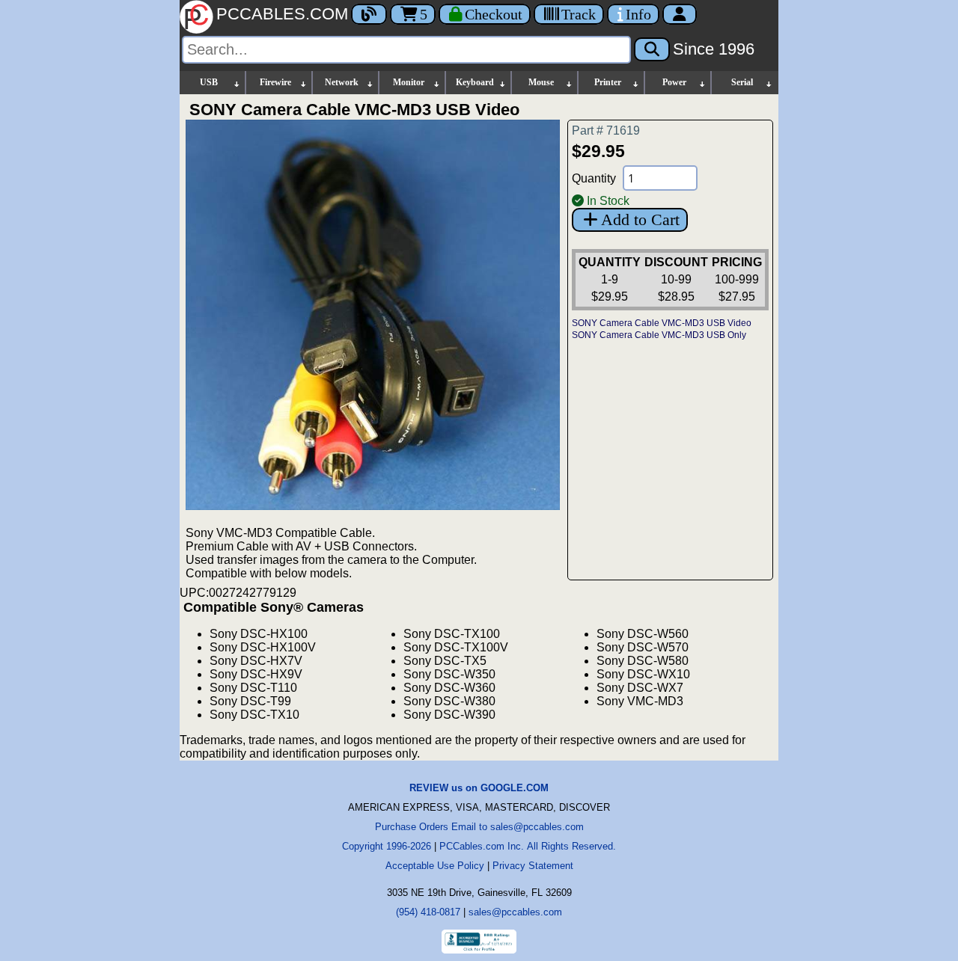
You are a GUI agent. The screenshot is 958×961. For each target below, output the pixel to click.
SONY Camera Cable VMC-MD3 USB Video (661, 323)
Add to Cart (640, 219)
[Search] (652, 49)
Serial (742, 82)
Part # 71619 (606, 130)
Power (674, 82)
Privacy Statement (532, 865)
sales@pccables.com (515, 912)
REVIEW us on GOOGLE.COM (479, 787)
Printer (607, 82)
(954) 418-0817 (428, 912)
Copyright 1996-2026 (386, 846)
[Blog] (369, 14)
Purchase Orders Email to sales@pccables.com (479, 826)
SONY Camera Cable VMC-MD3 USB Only (659, 335)
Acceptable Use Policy (434, 865)
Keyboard (475, 82)
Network (342, 82)
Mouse (541, 82)
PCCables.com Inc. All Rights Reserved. (527, 846)
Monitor (408, 82)
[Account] (679, 14)
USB (209, 82)
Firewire (275, 82)
